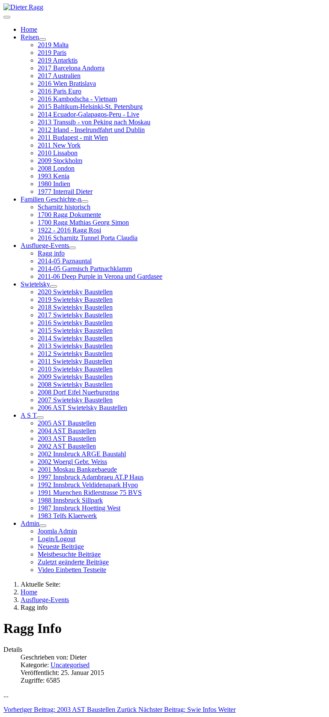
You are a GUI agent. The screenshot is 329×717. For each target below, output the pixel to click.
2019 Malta (53, 44)
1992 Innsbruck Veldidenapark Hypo (88, 484)
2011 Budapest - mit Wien (73, 137)
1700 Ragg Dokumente (69, 214)
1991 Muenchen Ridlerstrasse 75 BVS (90, 492)
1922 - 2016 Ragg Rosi (69, 230)
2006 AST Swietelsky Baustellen (82, 407)
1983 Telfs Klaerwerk (67, 515)
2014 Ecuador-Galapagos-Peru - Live (88, 114)
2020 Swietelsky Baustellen (75, 291)
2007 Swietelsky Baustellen (75, 400)
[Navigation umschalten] (6, 17)
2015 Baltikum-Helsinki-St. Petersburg (90, 106)
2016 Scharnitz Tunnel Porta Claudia (88, 237)
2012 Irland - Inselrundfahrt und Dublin (91, 129)
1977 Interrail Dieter (65, 191)
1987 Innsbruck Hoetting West (79, 508)
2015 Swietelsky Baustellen (75, 330)
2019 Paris (52, 52)
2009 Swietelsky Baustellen (75, 376)
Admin (30, 523)
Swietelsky (35, 284)
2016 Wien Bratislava (67, 83)
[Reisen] (42, 39)
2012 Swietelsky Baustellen (75, 353)
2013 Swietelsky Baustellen (75, 345)
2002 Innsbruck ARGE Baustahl (82, 454)
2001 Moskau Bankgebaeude (77, 469)
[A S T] (40, 417)
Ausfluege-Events (45, 245)
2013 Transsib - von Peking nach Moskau (94, 122)
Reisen (30, 37)
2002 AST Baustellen (67, 446)
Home (29, 29)
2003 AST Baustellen (67, 438)
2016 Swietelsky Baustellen (75, 322)
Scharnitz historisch (64, 207)
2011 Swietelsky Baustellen (75, 361)
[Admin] (42, 525)
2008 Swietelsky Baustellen (75, 384)
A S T (29, 415)
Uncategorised (70, 665)
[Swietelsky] (53, 286)
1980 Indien (54, 183)
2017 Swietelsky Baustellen (75, 315)
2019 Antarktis (58, 60)
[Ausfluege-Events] (72, 248)
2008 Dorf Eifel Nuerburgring (78, 392)
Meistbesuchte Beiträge (69, 554)
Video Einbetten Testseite (72, 569)
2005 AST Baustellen (67, 423)
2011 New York (59, 145)
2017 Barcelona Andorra (71, 68)
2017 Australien (59, 75)
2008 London (56, 168)
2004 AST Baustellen (67, 430)
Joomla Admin (57, 531)
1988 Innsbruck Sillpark (70, 500)
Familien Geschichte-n (51, 199)
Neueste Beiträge (61, 546)
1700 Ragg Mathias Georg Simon (83, 222)
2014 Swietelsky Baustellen (75, 338)
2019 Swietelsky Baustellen (75, 299)
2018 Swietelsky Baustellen (75, 307)
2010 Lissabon (58, 153)
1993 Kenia (53, 176)
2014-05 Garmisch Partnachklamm (85, 268)
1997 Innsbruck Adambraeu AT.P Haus (91, 477)
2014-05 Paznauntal (65, 261)
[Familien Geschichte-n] (84, 201)
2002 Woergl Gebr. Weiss (72, 461)
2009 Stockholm (60, 160)
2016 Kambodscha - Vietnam (77, 98)
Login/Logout (56, 538)
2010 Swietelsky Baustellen (75, 369)
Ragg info (51, 253)
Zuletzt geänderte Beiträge (73, 562)
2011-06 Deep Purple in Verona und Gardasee (100, 276)
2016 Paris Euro (59, 91)
